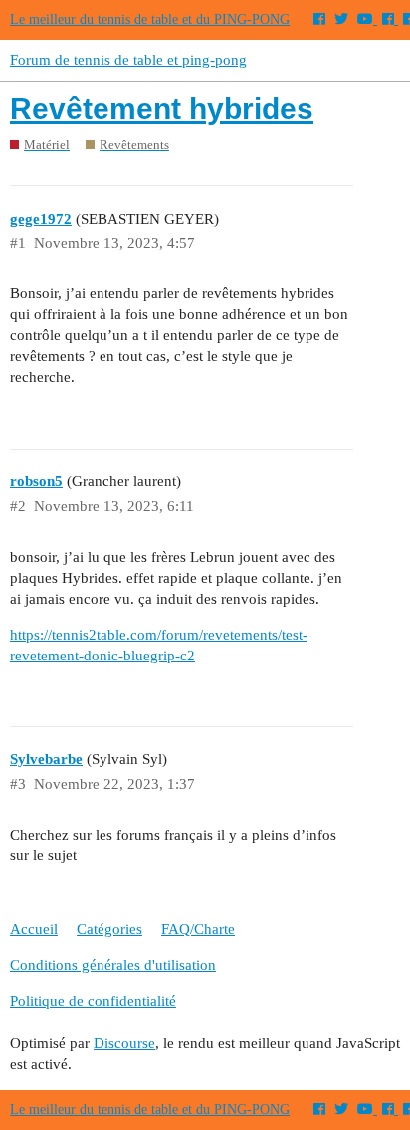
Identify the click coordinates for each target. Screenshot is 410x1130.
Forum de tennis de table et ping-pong (128, 60)
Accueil (34, 929)
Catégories (109, 929)
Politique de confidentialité (93, 1001)
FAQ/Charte (198, 929)
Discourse (124, 1043)
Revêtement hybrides (161, 109)
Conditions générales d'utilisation (113, 965)
